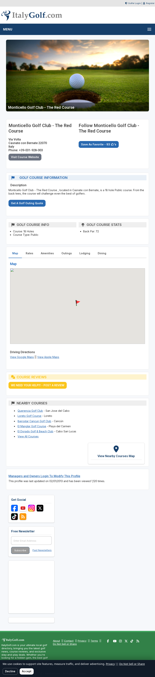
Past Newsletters (42, 550)
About (56, 640)
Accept (26, 671)
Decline (10, 671)
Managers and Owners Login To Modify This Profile (44, 476)
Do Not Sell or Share (65, 643)
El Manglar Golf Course (32, 426)
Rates (29, 253)
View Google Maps (22, 357)
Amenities (47, 253)
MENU (7, 29)
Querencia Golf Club (30, 410)
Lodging (84, 253)
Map (15, 253)
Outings (66, 253)
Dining (102, 253)
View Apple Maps (48, 357)
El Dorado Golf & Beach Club (35, 431)
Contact (69, 640)
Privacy (82, 640)
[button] (77, 303)
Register (150, 3)
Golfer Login (134, 3)
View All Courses (28, 436)
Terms (94, 640)
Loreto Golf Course (29, 415)
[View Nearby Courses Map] (116, 453)
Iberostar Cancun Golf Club (34, 421)
